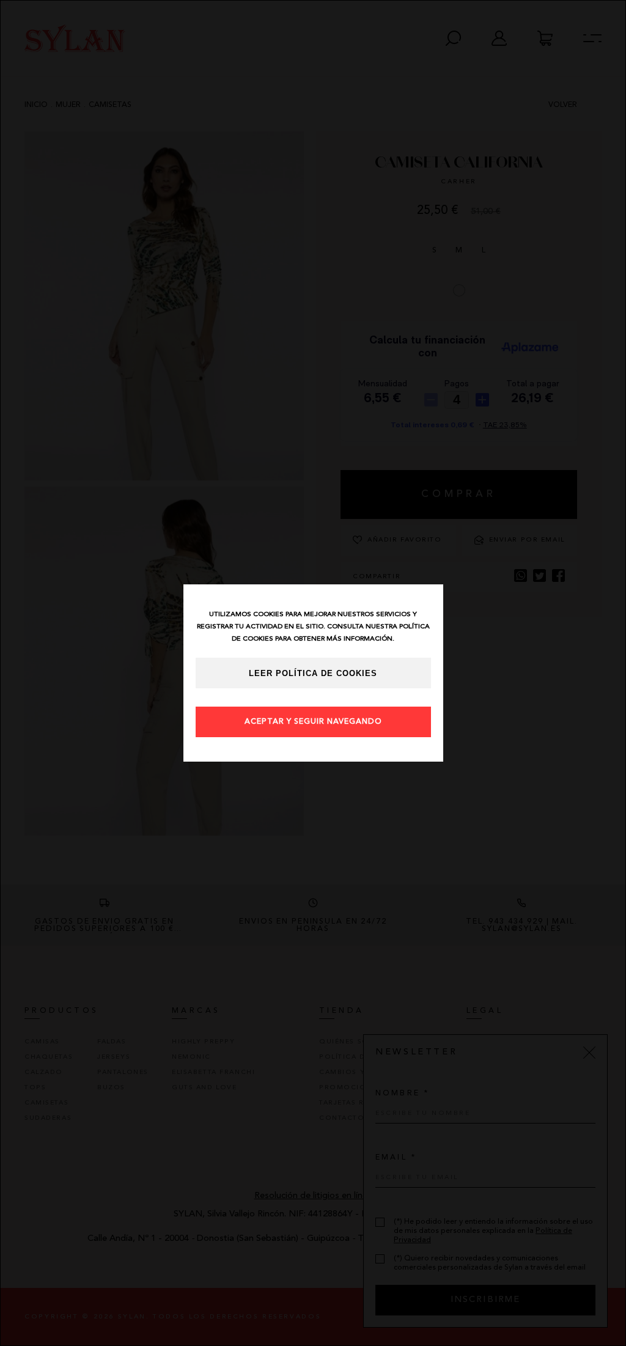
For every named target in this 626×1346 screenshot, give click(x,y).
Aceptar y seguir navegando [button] (313, 722)
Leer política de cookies (313, 673)
